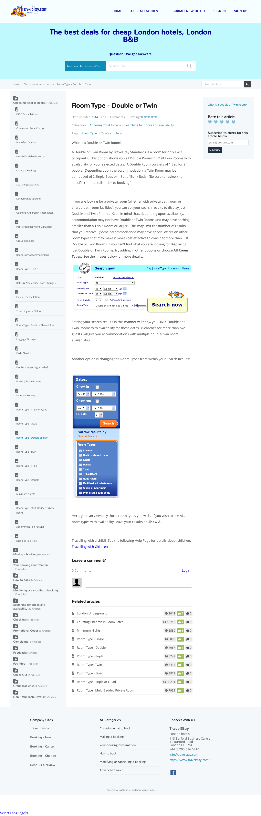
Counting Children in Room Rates (100, 622)
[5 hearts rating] (234, 122)
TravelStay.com (41, 728)
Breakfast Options (26, 142)
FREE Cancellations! (27, 114)
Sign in (219, 11)
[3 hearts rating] (223, 122)
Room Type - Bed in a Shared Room (36, 325)
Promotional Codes (26, 631)
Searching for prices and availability (149, 125)
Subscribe (215, 150)
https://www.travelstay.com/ (189, 760)
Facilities (19, 664)
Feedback (19, 653)
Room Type (90, 133)
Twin (119, 133)
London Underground (92, 613)
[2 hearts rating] (217, 122)
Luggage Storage (26, 339)
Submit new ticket (189, 11)
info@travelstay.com (183, 754)
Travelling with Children (90, 546)
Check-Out (20, 675)
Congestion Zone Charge (30, 128)
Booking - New (41, 737)
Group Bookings (25, 241)
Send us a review (42, 765)
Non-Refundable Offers (28, 697)
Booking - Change (43, 756)
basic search (74, 66)
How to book (21, 580)
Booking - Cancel (42, 746)
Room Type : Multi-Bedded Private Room (105, 690)
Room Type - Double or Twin (32, 437)
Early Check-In (24, 353)
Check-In (19, 620)
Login (186, 570)
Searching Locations (27, 184)
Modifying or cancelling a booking (35, 590)
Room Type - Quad (90, 673)
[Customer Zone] (29, 11)
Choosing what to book (38, 84)
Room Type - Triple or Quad (96, 682)
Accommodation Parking (30, 526)
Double (106, 133)
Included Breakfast (27, 395)
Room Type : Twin (89, 665)
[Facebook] (173, 772)
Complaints (20, 642)
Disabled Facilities (26, 541)
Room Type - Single (90, 639)
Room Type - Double (91, 647)
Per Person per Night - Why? (32, 367)
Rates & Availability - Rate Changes (36, 283)
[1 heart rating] (211, 122)
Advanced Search (94, 66)
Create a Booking (26, 170)
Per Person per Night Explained (34, 226)
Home (117, 11)
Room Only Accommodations (32, 255)
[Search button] (189, 66)
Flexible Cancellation (28, 297)
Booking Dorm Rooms (28, 381)
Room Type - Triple (90, 656)
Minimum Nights (89, 630)
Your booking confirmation (30, 565)
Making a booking (24, 554)
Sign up (240, 11)
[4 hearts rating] (228, 122)
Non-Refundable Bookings (31, 156)
